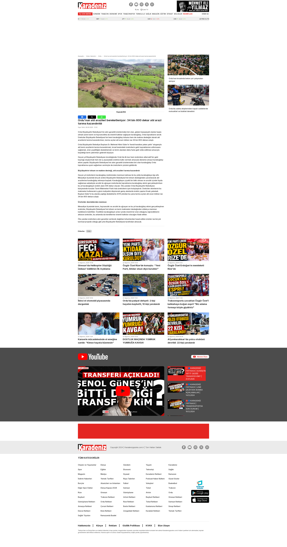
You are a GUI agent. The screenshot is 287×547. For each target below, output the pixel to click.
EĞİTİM (163, 14)
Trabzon (172, 488)
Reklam (113, 525)
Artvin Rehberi (129, 497)
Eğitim (103, 469)
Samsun (126, 488)
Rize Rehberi (128, 502)
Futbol (125, 483)
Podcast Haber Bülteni (155, 479)
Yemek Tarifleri (107, 479)
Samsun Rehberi (175, 502)
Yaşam (149, 465)
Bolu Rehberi (106, 511)
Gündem (126, 465)
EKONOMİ (113, 14)
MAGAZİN (155, 14)
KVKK (149, 525)
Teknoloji (150, 469)
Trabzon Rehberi (108, 497)
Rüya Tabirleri (129, 479)
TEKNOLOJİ (140, 14)
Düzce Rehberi (84, 511)
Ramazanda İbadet (108, 515)
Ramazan (172, 474)
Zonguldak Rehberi (131, 511)
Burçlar (81, 483)
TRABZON (105, 14)
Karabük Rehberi (153, 511)
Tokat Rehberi (152, 502)
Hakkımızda (84, 525)
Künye (99, 525)
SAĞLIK (148, 14)
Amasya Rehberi (85, 506)
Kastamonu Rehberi (154, 506)
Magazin (81, 474)
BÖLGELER (178, 14)
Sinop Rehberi (174, 506)
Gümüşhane (128, 492)
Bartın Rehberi (129, 506)
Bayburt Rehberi (153, 497)
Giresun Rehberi (175, 497)
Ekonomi (127, 469)
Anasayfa (81, 56)
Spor (80, 469)
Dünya (103, 465)
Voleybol (149, 483)
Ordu (99, 56)
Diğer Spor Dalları (85, 488)
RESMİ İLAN (187, 14)
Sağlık (171, 469)
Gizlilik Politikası (131, 525)
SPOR (120, 14)
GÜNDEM (96, 14)
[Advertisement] (143, 38)
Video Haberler (91, 56)
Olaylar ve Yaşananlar (87, 465)
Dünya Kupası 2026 (109, 488)
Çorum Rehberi (107, 506)
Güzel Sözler (174, 479)
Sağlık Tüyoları (84, 515)
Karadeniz (173, 465)
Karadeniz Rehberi (154, 474)
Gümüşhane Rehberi (86, 502)
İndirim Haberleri (85, 479)
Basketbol (173, 483)
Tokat (148, 488)
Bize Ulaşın (164, 525)
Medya (103, 474)
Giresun (104, 492)
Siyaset (126, 474)
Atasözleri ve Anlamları (110, 483)
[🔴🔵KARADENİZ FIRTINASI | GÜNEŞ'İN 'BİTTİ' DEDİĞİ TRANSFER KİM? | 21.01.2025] (121, 391)
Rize (80, 492)
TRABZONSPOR (129, 14)
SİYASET (170, 14)
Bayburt (81, 497)
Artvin (148, 492)
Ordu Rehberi (106, 502)
